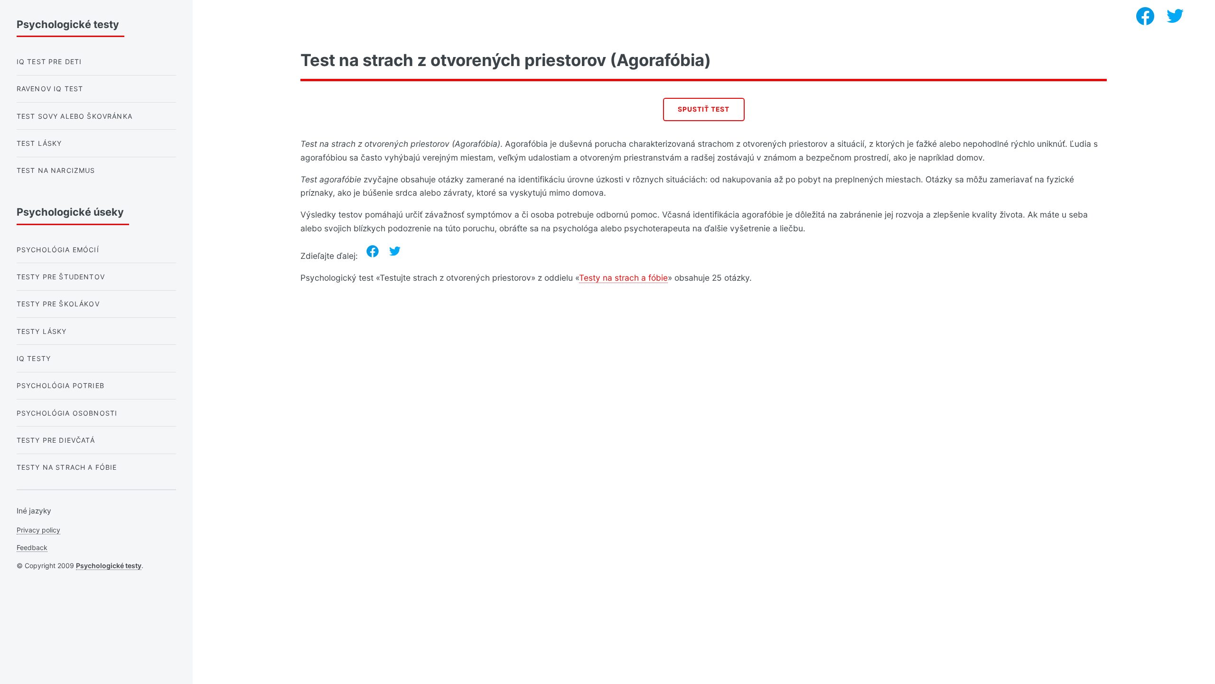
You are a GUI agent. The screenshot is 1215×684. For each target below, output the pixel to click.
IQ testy (34, 358)
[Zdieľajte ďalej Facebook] (372, 251)
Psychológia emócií (58, 250)
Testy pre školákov (58, 304)
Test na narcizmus (56, 170)
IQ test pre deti (49, 61)
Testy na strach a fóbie (623, 278)
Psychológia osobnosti (67, 413)
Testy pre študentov (61, 277)
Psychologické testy (108, 565)
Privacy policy (38, 530)
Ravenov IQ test (50, 89)
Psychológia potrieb (60, 385)
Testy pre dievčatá (56, 440)
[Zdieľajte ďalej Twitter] (394, 251)
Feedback (32, 547)
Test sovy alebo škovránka (74, 116)
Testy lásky (42, 331)
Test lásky (39, 143)
